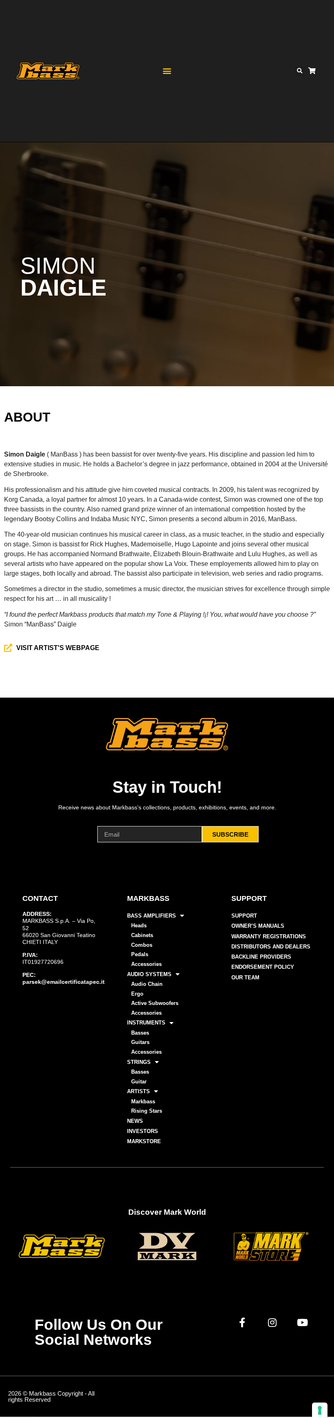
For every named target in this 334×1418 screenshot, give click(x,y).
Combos (141, 945)
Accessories (146, 964)
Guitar (139, 1082)
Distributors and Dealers (270, 947)
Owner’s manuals (257, 926)
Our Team (245, 977)
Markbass (143, 1101)
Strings (139, 1062)
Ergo (137, 994)
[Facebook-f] (242, 1322)
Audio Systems (149, 974)
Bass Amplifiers (151, 916)
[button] (167, 71)
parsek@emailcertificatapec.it (63, 982)
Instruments (146, 1023)
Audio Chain (147, 984)
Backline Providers (261, 957)
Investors (142, 1131)
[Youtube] (303, 1322)
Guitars (140, 1042)
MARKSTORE (144, 1141)
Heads (139, 925)
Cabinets (142, 935)
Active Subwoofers (154, 1003)
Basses (140, 1033)
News (135, 1121)
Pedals (139, 954)
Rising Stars (146, 1111)
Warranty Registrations (268, 936)
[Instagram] (272, 1322)
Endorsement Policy (262, 967)
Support (244, 916)
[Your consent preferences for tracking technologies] (319, 1410)
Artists (138, 1091)
